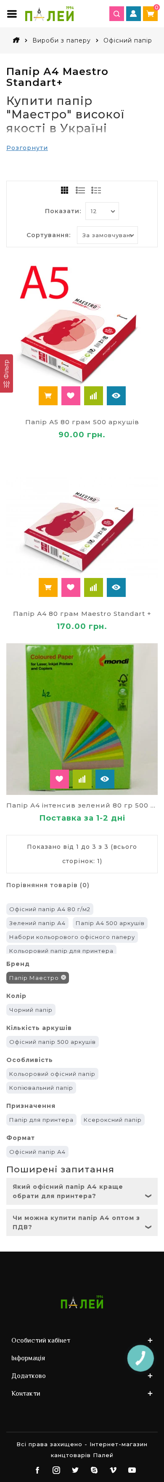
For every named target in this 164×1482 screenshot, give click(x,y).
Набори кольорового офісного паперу (72, 937)
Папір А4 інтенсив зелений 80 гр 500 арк (82, 805)
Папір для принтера (41, 1119)
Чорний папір (31, 1009)
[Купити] (48, 395)
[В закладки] (70, 395)
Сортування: (48, 235)
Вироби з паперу (61, 40)
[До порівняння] (93, 395)
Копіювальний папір (41, 1087)
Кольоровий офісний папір (52, 1073)
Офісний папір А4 (37, 1151)
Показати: (63, 211)
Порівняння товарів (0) (48, 885)
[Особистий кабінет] (133, 13)
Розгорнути (27, 148)
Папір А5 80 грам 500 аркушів (82, 422)
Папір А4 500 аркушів (110, 923)
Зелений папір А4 (37, 923)
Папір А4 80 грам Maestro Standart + (82, 614)
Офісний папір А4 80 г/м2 (49, 909)
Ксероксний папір (113, 1119)
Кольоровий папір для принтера (61, 950)
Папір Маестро (34, 977)
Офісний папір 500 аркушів (52, 1041)
